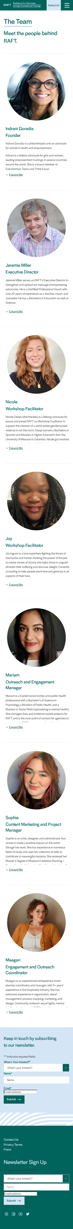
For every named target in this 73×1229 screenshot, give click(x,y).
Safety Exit (53, 5)
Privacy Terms (13, 1144)
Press (7, 1149)
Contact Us (11, 1139)
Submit (11, 1099)
